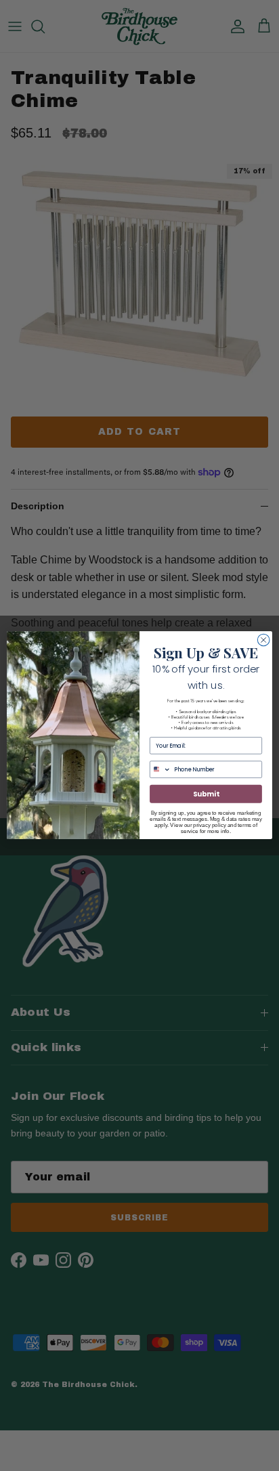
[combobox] (160, 769)
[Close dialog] (263, 640)
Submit (206, 794)
